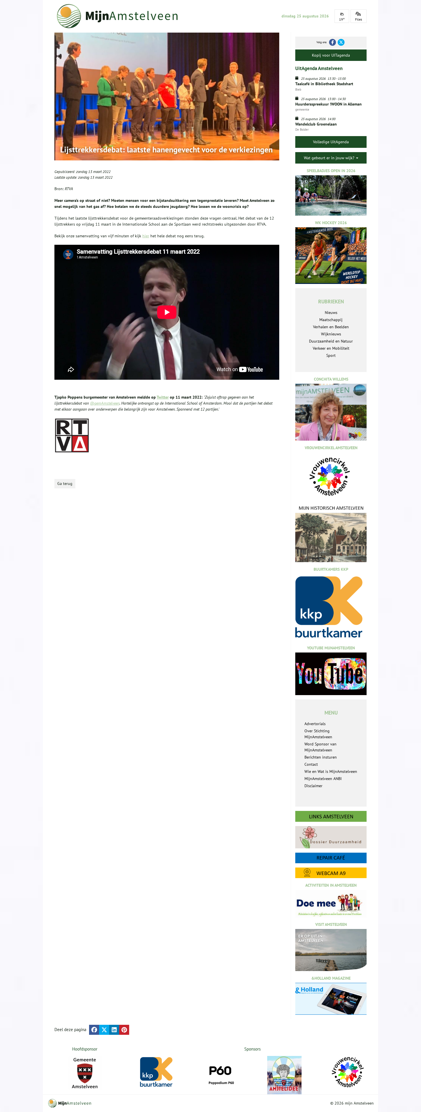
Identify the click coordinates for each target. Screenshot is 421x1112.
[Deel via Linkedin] (114, 1030)
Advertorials (315, 723)
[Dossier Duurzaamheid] (331, 837)
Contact (311, 764)
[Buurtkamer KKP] (157, 1072)
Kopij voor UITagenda (331, 55)
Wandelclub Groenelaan (316, 124)
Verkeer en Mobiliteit (331, 348)
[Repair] (331, 858)
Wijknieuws (331, 334)
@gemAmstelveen (104, 403)
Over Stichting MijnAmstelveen (318, 733)
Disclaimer (313, 785)
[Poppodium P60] (221, 1073)
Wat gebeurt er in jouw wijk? (329, 157)
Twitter (163, 397)
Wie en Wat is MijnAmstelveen (330, 771)
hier (145, 235)
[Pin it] (124, 1030)
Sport (331, 355)
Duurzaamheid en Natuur (331, 341)
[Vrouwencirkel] (348, 1072)
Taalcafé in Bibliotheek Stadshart (324, 83)
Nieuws (331, 312)
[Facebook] (332, 42)
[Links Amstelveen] (331, 816)
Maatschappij (331, 319)
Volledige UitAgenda (331, 141)
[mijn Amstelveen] (120, 16)
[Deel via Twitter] (104, 1030)
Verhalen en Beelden (331, 326)
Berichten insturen (320, 757)
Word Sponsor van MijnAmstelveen (320, 747)
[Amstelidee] (284, 1075)
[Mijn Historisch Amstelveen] (331, 533)
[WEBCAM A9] (331, 873)
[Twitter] (341, 42)
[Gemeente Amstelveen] (85, 1073)
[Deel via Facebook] (94, 1030)
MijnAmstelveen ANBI (323, 778)
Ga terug (64, 483)
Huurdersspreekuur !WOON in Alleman (328, 104)
